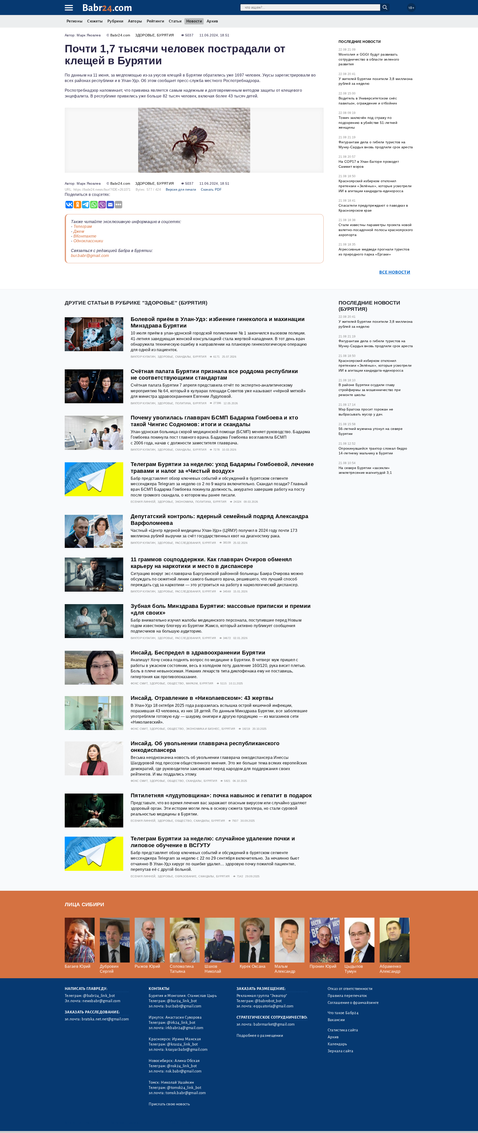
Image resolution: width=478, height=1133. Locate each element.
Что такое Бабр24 (343, 1013)
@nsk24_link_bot (182, 1066)
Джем (78, 231)
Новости (194, 21)
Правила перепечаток (347, 996)
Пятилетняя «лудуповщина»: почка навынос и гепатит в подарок (221, 795)
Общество (175, 683)
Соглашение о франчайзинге (353, 1003)
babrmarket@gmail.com (274, 1024)
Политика (183, 403)
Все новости (394, 272)
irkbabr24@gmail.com (184, 1028)
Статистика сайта (343, 1030)
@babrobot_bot (268, 1001)
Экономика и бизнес (203, 728)
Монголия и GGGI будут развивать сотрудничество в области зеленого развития (369, 59)
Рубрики (115, 21)
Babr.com (107, 8)
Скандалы (183, 356)
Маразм (192, 683)
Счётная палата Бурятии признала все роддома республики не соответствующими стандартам (214, 374)
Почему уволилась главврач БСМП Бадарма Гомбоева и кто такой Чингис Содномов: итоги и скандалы (214, 420)
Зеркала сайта (340, 1051)
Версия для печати (181, 189)
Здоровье (145, 35)
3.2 (95, 1123)
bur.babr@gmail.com (90, 255)
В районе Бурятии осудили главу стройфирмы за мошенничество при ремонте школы (370, 390)
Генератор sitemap (178, 1123)
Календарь (337, 1044)
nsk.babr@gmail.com (183, 1071)
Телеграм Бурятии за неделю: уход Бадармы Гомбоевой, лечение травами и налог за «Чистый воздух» (222, 467)
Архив (212, 21)
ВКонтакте (85, 236)
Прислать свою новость (169, 1104)
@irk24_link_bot (181, 1023)
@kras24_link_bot (182, 1044)
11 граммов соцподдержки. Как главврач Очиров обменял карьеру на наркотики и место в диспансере (211, 562)
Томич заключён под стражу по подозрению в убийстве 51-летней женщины (368, 122)
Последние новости (360, 42)
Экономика (184, 501)
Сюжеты (95, 21)
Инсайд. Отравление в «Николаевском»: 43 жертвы (202, 698)
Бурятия (165, 35)
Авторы (135, 21)
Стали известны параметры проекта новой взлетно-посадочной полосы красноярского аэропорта (376, 230)
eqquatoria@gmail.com (273, 1006)
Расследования (187, 542)
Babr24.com (120, 35)
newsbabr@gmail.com (101, 1001)
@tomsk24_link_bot (184, 1088)
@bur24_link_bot (182, 1001)
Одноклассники (88, 241)
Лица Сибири (84, 904)
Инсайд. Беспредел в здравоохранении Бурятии (198, 652)
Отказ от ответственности (350, 989)
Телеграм (82, 226)
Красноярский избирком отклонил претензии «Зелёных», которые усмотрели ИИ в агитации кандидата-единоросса (375, 186)
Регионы (74, 21)
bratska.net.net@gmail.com (105, 1019)
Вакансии (336, 1020)
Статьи (175, 21)
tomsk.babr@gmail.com (186, 1093)
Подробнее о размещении (260, 1036)
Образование (185, 876)
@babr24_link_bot (99, 996)
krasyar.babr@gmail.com (186, 1050)
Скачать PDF (211, 189)
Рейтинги (155, 21)
